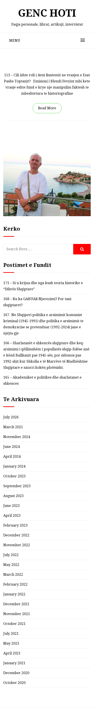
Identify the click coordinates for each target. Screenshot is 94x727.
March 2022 (13, 574)
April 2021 (12, 653)
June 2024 (11, 447)
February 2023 (15, 525)
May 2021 (11, 643)
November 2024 (16, 437)
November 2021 (16, 614)
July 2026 (11, 417)
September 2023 (17, 486)
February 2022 (15, 584)
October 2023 (14, 476)
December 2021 (16, 604)
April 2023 (12, 515)
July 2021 (11, 633)
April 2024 (12, 456)
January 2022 (14, 594)
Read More (47, 108)
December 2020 (16, 673)
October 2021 (14, 624)
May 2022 (11, 565)
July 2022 (11, 555)
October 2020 (14, 683)
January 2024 (14, 466)
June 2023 (11, 506)
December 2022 (16, 535)
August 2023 (13, 496)
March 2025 (13, 427)
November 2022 (16, 545)
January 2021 (14, 663)
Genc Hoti (47, 13)
